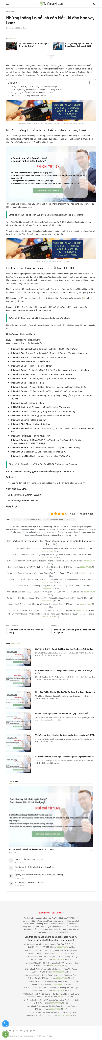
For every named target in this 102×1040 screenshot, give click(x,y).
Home (8, 11)
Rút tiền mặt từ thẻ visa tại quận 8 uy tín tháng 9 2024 (35, 867)
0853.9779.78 (47, 551)
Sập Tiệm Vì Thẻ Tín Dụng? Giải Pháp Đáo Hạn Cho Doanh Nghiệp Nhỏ (64, 649)
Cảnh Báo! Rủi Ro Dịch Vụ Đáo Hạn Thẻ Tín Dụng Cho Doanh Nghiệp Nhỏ (65, 692)
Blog (13, 11)
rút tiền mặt (16, 519)
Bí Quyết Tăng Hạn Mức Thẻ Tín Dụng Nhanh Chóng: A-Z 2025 (78, 44)
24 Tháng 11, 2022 (13, 28)
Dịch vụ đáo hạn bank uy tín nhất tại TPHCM (28, 95)
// (15, 477)
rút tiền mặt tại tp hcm (32, 519)
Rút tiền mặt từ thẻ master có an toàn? (29, 882)
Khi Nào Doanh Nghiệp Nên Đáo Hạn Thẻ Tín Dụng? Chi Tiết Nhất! (62, 713)
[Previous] (49, 57)
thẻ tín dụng (70, 519)
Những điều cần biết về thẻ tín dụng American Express (31, 849)
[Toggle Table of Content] (90, 83)
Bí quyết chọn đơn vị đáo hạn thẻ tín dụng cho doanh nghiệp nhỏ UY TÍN (65, 735)
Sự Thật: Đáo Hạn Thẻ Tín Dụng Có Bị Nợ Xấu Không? (34, 44)
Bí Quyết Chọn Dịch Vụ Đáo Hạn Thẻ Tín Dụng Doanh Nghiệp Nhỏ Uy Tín (65, 756)
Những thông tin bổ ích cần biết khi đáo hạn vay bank (32, 92)
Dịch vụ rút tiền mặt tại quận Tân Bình (29, 859)
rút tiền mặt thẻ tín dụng (53, 519)
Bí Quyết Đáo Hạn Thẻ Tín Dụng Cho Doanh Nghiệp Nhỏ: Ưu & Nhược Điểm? (63, 671)
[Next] (53, 57)
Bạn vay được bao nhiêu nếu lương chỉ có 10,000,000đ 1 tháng (39, 874)
